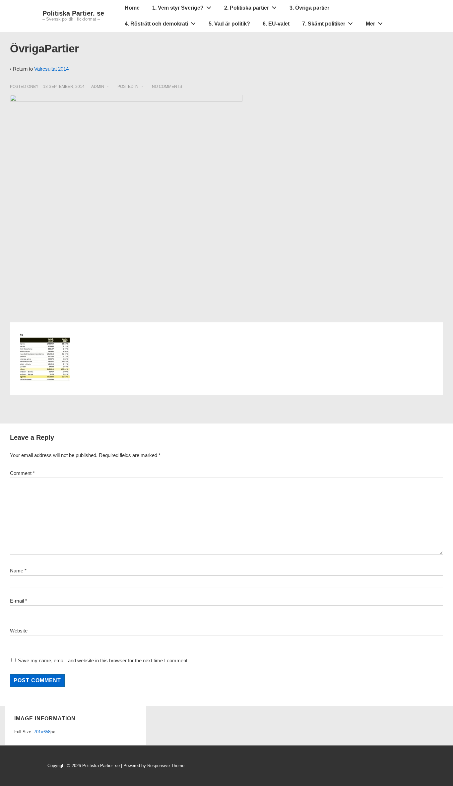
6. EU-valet (276, 24)
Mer (370, 24)
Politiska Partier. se (73, 13)
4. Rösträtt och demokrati (156, 24)
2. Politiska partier (246, 8)
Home (132, 8)
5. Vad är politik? (229, 24)
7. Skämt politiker (323, 24)
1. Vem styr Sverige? (178, 8)
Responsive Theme (165, 765)
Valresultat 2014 (51, 69)
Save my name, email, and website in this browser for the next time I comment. (103, 660)
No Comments (167, 86)
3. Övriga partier (309, 8)
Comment (22, 473)
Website (19, 630)
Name (16, 570)
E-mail (17, 601)
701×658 (42, 731)
